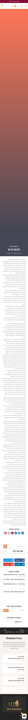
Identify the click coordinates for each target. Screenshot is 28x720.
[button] (25, 5)
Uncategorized (14, 246)
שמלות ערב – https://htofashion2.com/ (14, 574)
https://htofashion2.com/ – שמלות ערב (14, 579)
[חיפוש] (5, 546)
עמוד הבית (23, 715)
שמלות (24, 717)
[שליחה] (6, 610)
